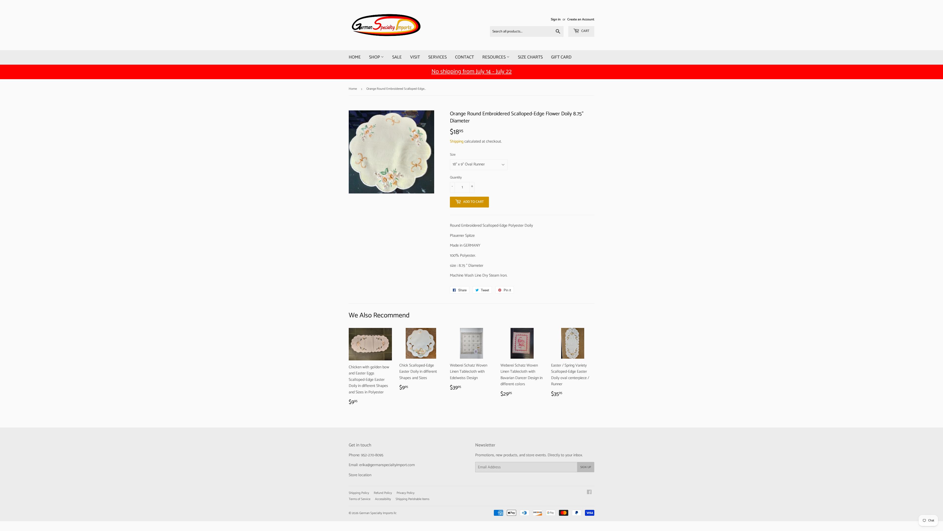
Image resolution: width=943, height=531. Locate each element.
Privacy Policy (406, 493)
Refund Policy (383, 493)
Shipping (456, 141)
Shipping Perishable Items (412, 499)
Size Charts (530, 57)
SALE (397, 57)
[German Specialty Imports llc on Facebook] (589, 492)
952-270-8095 (372, 455)
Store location (360, 475)
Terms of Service (359, 499)
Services (437, 57)
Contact (464, 57)
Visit (415, 57)
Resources (494, 57)
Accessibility (383, 499)
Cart (585, 31)
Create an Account (580, 19)
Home (355, 57)
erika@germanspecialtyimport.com (387, 465)
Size (453, 155)
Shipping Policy (359, 493)
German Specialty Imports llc (378, 513)
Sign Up (585, 467)
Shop (375, 57)
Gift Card (561, 57)
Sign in (556, 19)
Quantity (456, 177)
